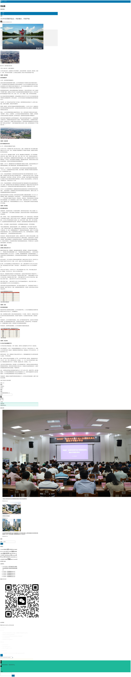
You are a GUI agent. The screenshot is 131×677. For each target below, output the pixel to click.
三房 (1, 549)
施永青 (9, 555)
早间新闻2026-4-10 (11, 576)
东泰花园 (4, 549)
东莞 (1, 15)
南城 (13, 551)
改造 (5, 555)
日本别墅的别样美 (6, 637)
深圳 (4, 556)
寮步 (14, 553)
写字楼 (9, 551)
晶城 (13, 555)
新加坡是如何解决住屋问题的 (8, 634)
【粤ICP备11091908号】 (20, 653)
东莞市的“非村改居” (6, 515)
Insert (13, 675)
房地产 (3, 555)
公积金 (7, 551)
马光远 (4, 561)
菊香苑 (11, 559)
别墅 (10, 551)
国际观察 (15, 551)
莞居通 (2, 6)
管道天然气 (3, 559)
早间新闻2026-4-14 (11, 573)
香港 (2, 561)
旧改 (11, 555)
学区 (13, 553)
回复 (2, 671)
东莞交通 (10, 549)
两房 (13, 549)
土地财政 (1, 553)
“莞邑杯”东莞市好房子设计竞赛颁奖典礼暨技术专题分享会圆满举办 (14, 498)
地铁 (4, 553)
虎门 (13, 559)
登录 (1, 389)
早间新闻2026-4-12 (11, 574)
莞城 (8, 559)
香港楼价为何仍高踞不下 (7, 639)
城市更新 (7, 553)
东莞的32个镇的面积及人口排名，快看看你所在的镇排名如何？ (15, 632)
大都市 (11, 553)
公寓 (4, 551)
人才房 (3, 551)
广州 (1, 555)
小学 (16, 553)
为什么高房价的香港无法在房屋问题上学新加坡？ (12, 636)
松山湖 (15, 555)
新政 (7, 555)
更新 (1, 384)
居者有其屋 (2, 9)
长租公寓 (15, 559)
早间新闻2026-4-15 (11, 571)
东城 (2, 549)
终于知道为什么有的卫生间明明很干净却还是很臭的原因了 (9, 568)
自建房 (6, 559)
